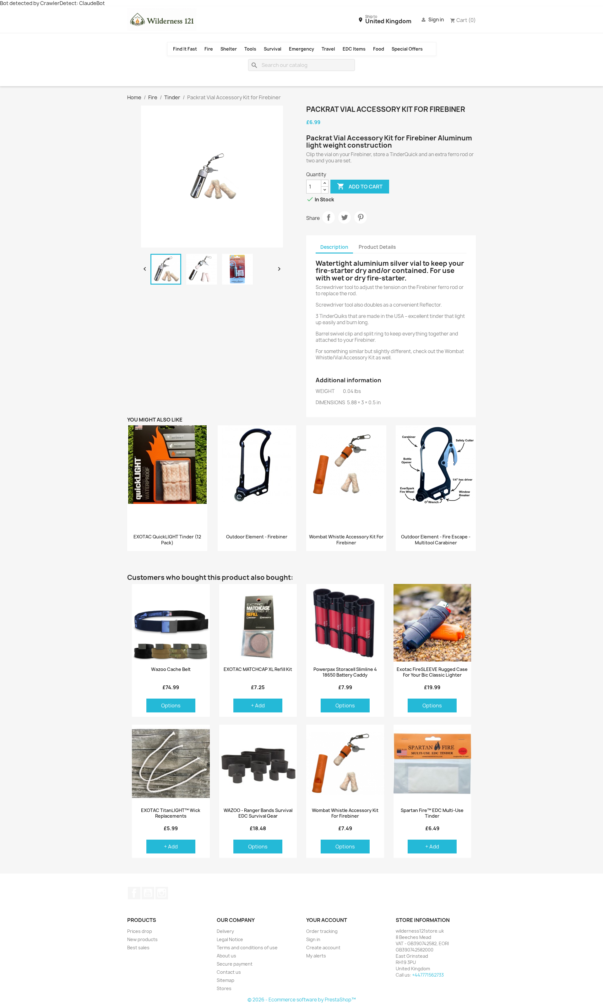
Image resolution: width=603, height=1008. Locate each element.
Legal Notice (230, 939)
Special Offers (407, 49)
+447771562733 (428, 975)
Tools (250, 49)
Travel (328, 49)
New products (142, 939)
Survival (272, 49)
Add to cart (360, 186)
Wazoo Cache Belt (171, 669)
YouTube (148, 893)
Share (328, 217)
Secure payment (235, 964)
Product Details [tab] (377, 247)
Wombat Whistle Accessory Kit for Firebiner (346, 540)
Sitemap (225, 980)
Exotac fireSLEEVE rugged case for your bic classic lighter (432, 672)
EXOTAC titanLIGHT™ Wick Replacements (170, 813)
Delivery (225, 931)
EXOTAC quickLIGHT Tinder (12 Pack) (167, 540)
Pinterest (360, 217)
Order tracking (322, 931)
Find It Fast (185, 49)
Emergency (301, 49)
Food (378, 49)
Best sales (138, 948)
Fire (208, 49)
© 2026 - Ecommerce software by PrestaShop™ (301, 999)
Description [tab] (334, 247)
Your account (326, 920)
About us (226, 956)
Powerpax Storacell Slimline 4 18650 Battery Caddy (345, 672)
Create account (323, 948)
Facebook (134, 893)
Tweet (344, 217)
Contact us (229, 972)
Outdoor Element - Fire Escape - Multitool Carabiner (435, 540)
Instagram (161, 893)
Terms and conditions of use (247, 948)
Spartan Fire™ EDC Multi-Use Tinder (432, 813)
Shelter (228, 49)
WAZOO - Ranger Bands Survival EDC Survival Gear (258, 813)
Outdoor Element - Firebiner (256, 537)
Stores (224, 988)
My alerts (316, 956)
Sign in (313, 939)
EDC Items (354, 49)
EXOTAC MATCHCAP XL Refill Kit (258, 669)
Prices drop (139, 931)
